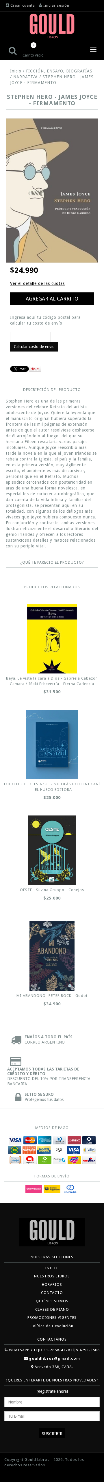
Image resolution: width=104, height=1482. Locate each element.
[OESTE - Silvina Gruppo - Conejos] (52, 850)
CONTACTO (52, 1292)
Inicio (15, 71)
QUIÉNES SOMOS (52, 1301)
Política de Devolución (52, 1326)
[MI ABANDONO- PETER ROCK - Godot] (52, 956)
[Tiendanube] (17, 1474)
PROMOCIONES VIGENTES (52, 1317)
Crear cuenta (22, 5)
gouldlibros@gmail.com (54, 1358)
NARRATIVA (25, 76)
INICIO (52, 1268)
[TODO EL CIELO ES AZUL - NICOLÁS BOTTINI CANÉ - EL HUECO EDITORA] (52, 744)
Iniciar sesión (56, 5)
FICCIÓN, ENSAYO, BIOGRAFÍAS (59, 71)
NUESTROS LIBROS (52, 1276)
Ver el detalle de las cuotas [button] (37, 283)
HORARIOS (52, 1284)
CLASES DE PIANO (52, 1309)
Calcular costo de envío (34, 346)
